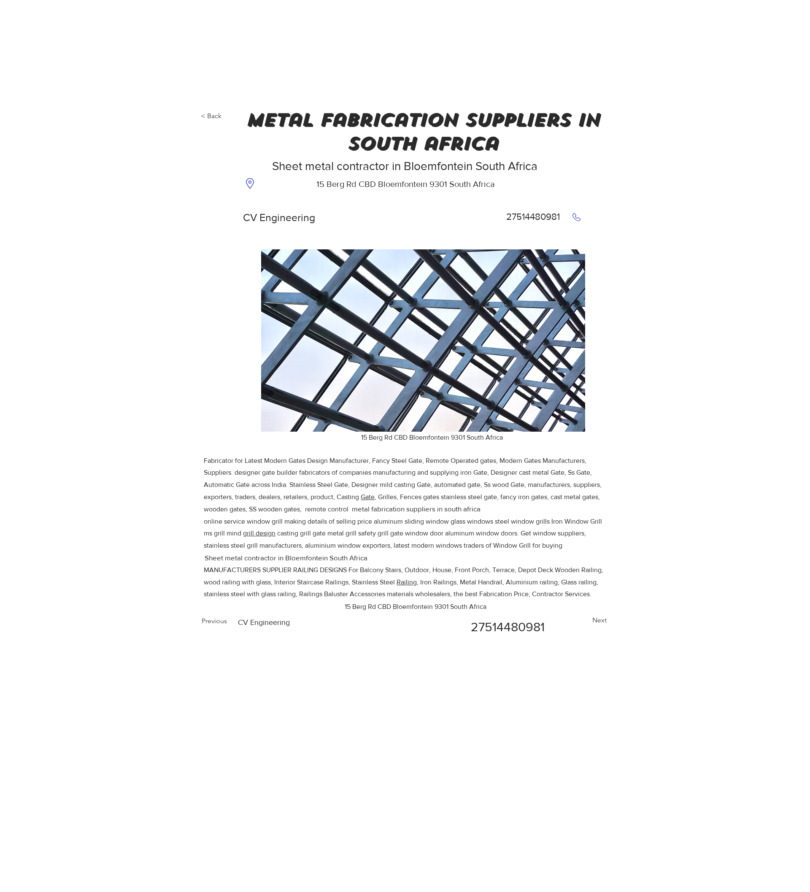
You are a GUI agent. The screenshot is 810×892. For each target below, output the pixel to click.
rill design (261, 533)
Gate (368, 496)
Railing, (407, 582)
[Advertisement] (63, 52)
